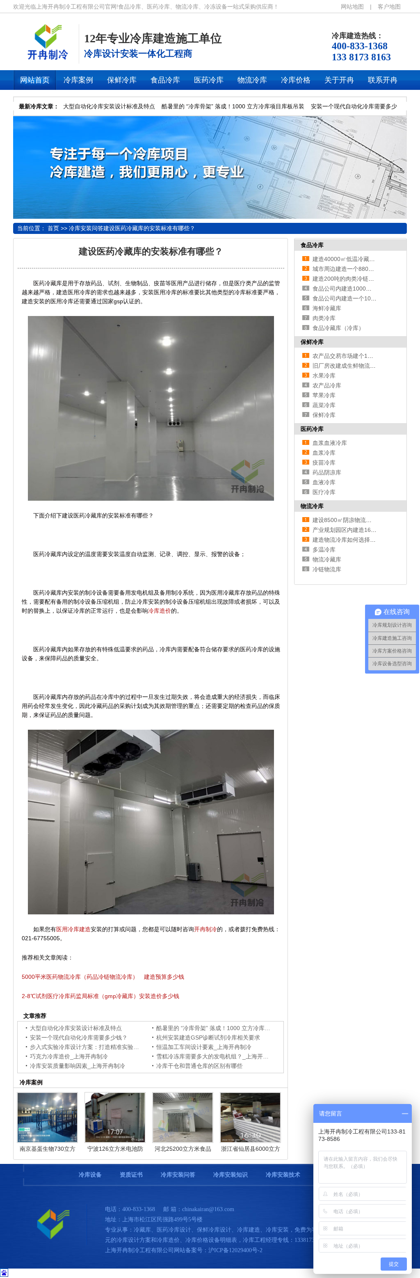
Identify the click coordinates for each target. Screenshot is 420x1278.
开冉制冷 (205, 929)
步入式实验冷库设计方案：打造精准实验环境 (87, 1047)
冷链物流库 (327, 569)
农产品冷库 (327, 385)
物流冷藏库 (327, 559)
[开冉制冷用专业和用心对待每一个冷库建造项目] (210, 216)
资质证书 (131, 1175)
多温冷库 (324, 549)
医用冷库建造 (73, 929)
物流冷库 (312, 506)
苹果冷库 (324, 395)
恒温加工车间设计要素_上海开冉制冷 (203, 1047)
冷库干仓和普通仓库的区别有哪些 (199, 1066)
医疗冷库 (324, 492)
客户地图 (389, 6)
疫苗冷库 (324, 462)
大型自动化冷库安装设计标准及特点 (109, 106)
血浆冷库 (324, 452)
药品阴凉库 (327, 472)
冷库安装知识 (230, 1175)
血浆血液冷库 (330, 443)
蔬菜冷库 (324, 405)
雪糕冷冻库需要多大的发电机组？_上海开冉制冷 (218, 1056)
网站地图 (352, 6)
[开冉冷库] (46, 59)
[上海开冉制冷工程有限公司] (50, 1243)
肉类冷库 (324, 318)
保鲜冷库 (312, 342)
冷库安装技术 (283, 1175)
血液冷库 (324, 482)
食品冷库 (312, 245)
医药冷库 (312, 429)
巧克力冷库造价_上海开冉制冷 (69, 1056)
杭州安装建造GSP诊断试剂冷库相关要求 (208, 1037)
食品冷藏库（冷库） (338, 328)
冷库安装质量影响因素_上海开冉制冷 (77, 1066)
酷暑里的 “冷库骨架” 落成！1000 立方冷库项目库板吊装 (233, 106)
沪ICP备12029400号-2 (235, 1250)
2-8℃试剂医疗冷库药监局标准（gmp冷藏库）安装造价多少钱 (100, 996)
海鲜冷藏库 (327, 308)
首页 (53, 228)
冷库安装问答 (86, 228)
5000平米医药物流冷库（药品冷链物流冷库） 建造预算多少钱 (103, 976)
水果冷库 (324, 375)
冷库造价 (159, 610)
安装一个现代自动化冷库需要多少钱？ (79, 1037)
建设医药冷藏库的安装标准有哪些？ (149, 228)
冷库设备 (90, 1175)
